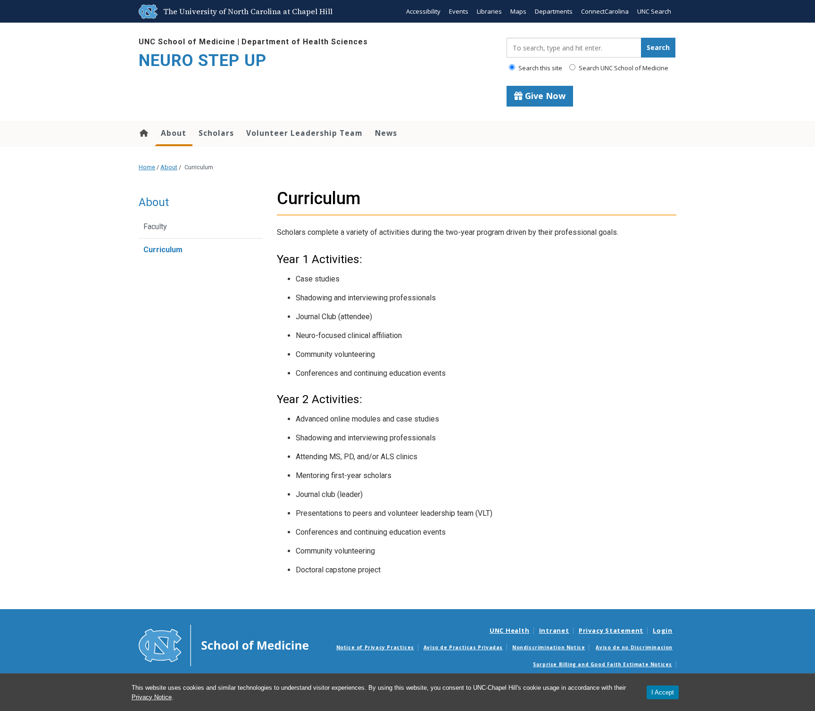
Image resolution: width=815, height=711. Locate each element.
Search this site (539, 68)
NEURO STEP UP (202, 60)
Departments (554, 11)
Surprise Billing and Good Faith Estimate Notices (602, 664)
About (173, 133)
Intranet (554, 630)
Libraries (489, 11)
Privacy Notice (152, 697)
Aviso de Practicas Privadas (463, 647)
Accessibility (423, 11)
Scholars (216, 133)
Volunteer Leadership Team (304, 133)
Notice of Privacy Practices (375, 647)
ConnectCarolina (605, 11)
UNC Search (654, 11)
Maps (518, 11)
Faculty (155, 226)
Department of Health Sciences (304, 41)
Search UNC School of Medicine (622, 68)
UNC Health (510, 630)
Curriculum (163, 249)
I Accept (662, 692)
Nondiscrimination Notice (548, 647)
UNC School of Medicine (187, 41)
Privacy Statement (611, 630)
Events (458, 11)
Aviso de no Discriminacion (634, 647)
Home (143, 133)
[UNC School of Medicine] (223, 644)
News (386, 133)
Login (663, 630)
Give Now (544, 95)
